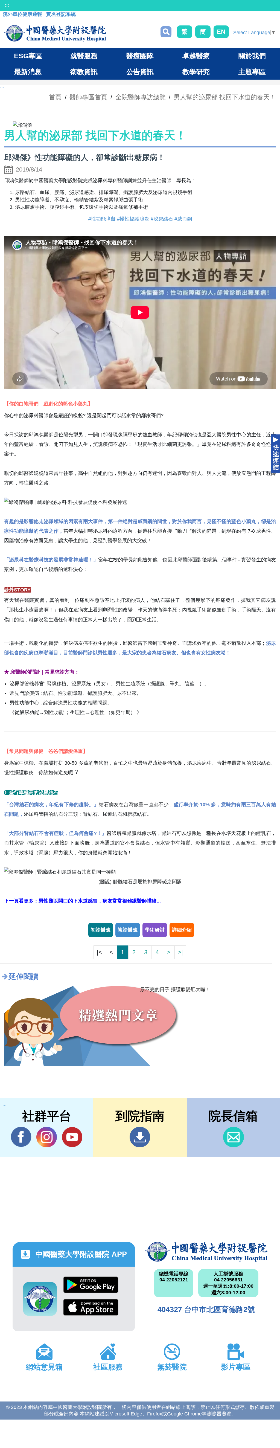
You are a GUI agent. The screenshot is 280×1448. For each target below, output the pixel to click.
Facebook (21, 1137)
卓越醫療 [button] (196, 56)
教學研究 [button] (196, 72)
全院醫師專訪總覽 (140, 97)
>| (180, 952)
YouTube (72, 1137)
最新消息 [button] (28, 72)
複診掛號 (128, 930)
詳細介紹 (182, 930)
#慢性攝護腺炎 (133, 219)
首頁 (55, 97)
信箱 (233, 1137)
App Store (90, 1310)
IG (46, 1137)
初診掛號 (100, 930)
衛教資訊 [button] (84, 72)
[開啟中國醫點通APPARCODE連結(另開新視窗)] (40, 1299)
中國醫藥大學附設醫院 (206, 1252)
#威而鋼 (183, 219)
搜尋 (166, 31)
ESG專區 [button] (28, 56)
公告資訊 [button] (140, 72)
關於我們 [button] (252, 56)
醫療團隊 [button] (140, 56)
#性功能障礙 (102, 219)
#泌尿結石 (162, 219)
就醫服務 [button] (84, 56)
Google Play (90, 1287)
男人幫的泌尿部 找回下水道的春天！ (225, 97)
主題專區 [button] (252, 72)
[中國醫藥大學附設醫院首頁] (55, 33)
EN (221, 31)
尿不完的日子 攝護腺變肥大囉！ (175, 989)
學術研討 (155, 930)
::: (7, 5)
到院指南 (140, 1137)
